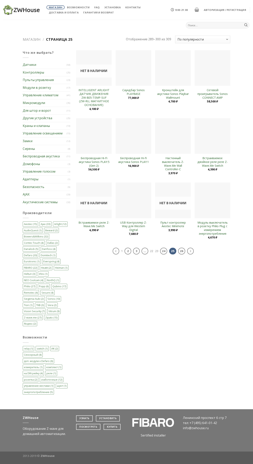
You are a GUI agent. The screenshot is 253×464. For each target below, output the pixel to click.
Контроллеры (33, 72)
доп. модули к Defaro (38, 361)
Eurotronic (32, 261)
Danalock (31, 249)
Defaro (30, 255)
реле (51, 373)
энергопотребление (38, 392)
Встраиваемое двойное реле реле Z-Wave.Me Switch (212, 161)
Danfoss (48, 249)
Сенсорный (33, 354)
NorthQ (53, 280)
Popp (44, 286)
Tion (28, 305)
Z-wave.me (33, 317)
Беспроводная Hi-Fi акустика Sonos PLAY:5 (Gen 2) (94, 161)
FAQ (97, 7)
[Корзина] (196, 9)
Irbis (43, 274)
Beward (51, 230)
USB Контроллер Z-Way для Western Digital (133, 226)
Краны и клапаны (36, 126)
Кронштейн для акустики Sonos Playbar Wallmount (173, 93)
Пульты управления (38, 80)
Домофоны (31, 164)
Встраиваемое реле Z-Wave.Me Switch (94, 224)
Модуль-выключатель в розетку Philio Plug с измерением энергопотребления (212, 228)
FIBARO (30, 267)
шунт (61, 385)
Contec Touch (33, 243)
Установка (112, 7)
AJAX (26, 194)
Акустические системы (40, 202)
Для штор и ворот (37, 110)
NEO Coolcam (33, 280)
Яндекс (30, 323)
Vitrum (53, 311)
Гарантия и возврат (98, 12)
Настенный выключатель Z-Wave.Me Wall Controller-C (173, 163)
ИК (54, 348)
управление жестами (38, 385)
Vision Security (34, 311)
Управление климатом (40, 95)
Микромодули (34, 103)
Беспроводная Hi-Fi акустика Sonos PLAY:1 (133, 160)
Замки (27, 141)
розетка (30, 379)
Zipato (51, 317)
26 (181, 251)
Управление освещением (42, 133)
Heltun (29, 274)
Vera (52, 305)
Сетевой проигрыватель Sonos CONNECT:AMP (212, 93)
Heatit (46, 267)
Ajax (45, 224)
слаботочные (51, 379)
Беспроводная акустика (41, 156)
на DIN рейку (33, 373)
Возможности (78, 7)
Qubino (59, 286)
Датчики (29, 64)
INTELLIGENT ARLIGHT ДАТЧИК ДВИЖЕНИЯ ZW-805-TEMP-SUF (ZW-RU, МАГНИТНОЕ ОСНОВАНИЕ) (94, 97)
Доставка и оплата (64, 12)
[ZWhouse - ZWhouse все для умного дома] (22, 10)
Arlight (60, 224)
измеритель (33, 367)
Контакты (133, 7)
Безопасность (33, 187)
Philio (29, 286)
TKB (40, 305)
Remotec (31, 292)
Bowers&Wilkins (36, 236)
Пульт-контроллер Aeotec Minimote (173, 224)
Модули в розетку (37, 87)
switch (42, 348)
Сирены (29, 148)
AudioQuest (33, 230)
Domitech (48, 255)
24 (163, 251)
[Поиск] (246, 25)
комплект (53, 367)
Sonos (53, 299)
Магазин (55, 7)
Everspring (51, 261)
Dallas (52, 243)
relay (28, 348)
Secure (47, 292)
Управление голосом (39, 171)
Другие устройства (37, 118)
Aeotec (30, 224)
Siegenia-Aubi (34, 299)
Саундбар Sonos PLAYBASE (133, 92)
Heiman (61, 267)
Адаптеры (30, 179)
